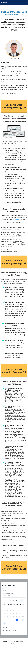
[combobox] (14, 630)
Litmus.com (16, 219)
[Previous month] (6, 600)
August (12, 600)
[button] (26, 2)
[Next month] (21, 600)
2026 (16, 600)
